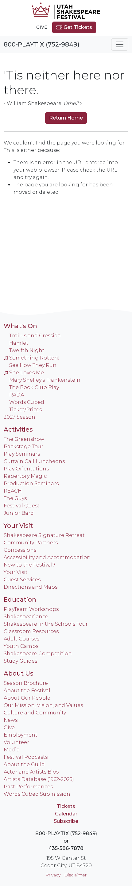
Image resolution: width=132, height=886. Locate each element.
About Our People (27, 698)
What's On (20, 326)
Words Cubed (26, 402)
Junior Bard (19, 513)
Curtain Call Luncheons (34, 461)
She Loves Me (26, 373)
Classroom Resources (31, 631)
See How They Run (32, 365)
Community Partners (31, 543)
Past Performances (28, 787)
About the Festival (27, 690)
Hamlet (18, 343)
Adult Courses (21, 639)
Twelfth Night (27, 350)
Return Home (66, 118)
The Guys (15, 498)
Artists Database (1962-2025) (39, 779)
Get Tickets (77, 27)
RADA (16, 395)
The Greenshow (24, 439)
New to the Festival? (29, 565)
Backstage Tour (23, 446)
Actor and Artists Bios (31, 772)
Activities (18, 429)
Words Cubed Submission (37, 794)
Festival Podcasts (26, 757)
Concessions (20, 550)
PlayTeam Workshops (31, 609)
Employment (20, 735)
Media (12, 750)
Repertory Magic (25, 476)
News (10, 720)
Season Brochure (26, 683)
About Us (18, 673)
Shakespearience (26, 617)
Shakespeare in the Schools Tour (46, 624)
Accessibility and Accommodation (47, 557)
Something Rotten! (34, 358)
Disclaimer (75, 875)
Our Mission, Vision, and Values (43, 705)
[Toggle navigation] (119, 44)
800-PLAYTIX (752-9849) (42, 44)
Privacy (52, 875)
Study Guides (20, 661)
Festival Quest (22, 506)
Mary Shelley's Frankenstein (44, 380)
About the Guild (24, 764)
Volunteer (16, 742)
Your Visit (18, 525)
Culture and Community (35, 713)
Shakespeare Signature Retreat (44, 535)
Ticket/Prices (25, 410)
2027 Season (19, 417)
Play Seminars (22, 454)
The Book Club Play (34, 387)
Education (20, 599)
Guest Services (22, 580)
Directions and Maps (30, 587)
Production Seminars (31, 483)
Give (41, 27)
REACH (13, 491)
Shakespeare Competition (38, 653)
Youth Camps (21, 646)
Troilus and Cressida (35, 336)
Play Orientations (26, 469)
